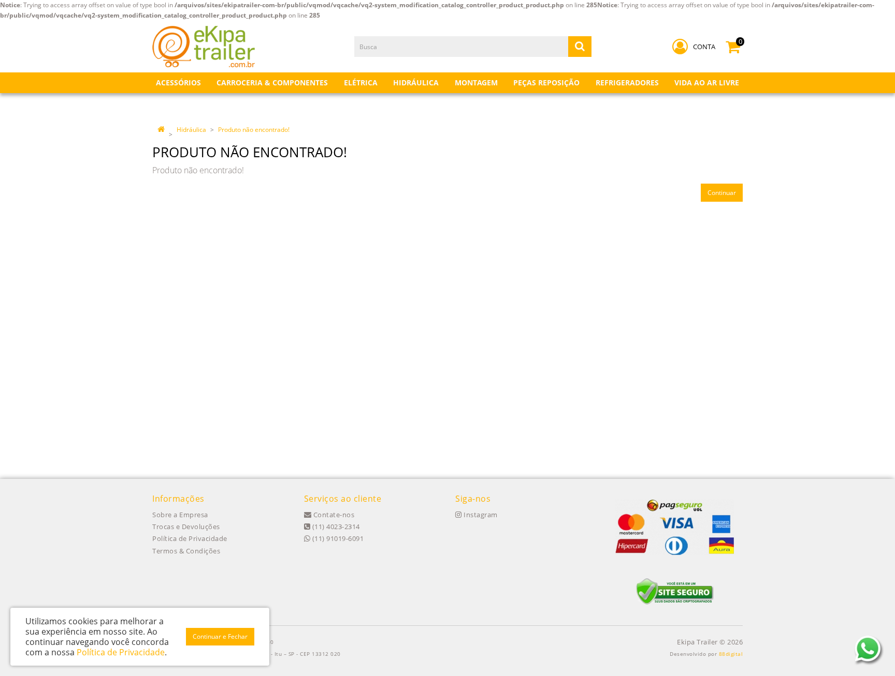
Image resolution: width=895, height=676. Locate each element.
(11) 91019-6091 (337, 538)
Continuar (722, 192)
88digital (731, 653)
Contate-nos (332, 514)
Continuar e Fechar (220, 636)
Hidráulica (191, 129)
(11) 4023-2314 (335, 526)
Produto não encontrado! (254, 129)
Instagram (480, 514)
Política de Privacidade (189, 538)
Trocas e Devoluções (186, 526)
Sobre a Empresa (180, 514)
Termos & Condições (186, 550)
